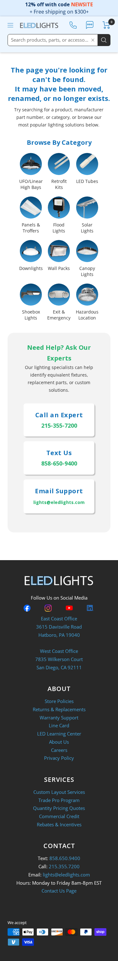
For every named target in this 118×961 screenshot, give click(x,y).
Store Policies (59, 701)
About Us (59, 742)
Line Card (59, 725)
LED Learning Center (59, 733)
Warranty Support (59, 717)
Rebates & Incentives (59, 824)
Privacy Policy (59, 758)
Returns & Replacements (59, 709)
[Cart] (106, 25)
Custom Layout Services (59, 792)
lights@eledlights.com (66, 874)
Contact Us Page (59, 891)
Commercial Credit (59, 816)
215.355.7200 (64, 866)
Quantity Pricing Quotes (59, 808)
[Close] (92, 40)
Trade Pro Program (59, 800)
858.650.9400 (64, 858)
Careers (59, 750)
